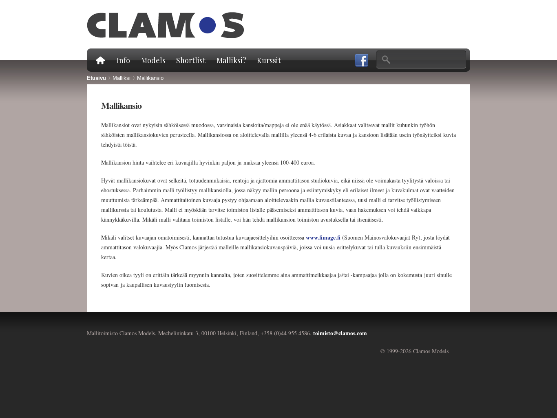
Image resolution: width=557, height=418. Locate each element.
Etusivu (100, 60)
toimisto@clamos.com (340, 333)
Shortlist (191, 60)
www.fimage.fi (323, 237)
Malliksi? (231, 60)
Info (123, 60)
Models (153, 60)
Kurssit (269, 60)
